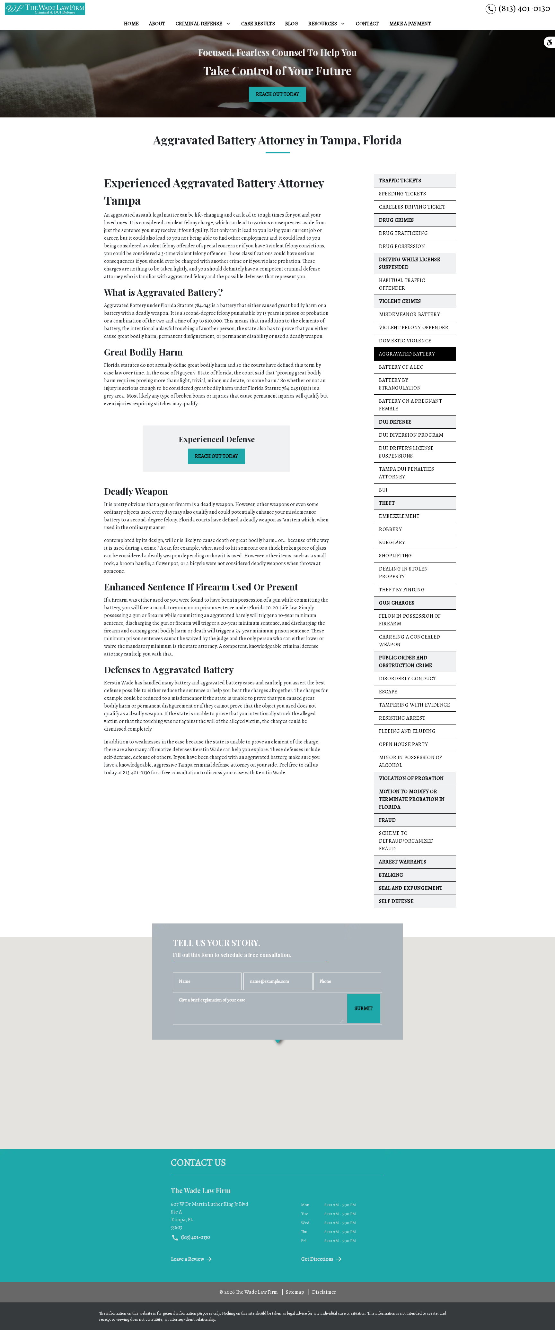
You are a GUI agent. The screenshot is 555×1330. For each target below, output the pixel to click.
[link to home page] (45, 9)
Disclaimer (324, 1292)
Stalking (391, 875)
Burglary (392, 542)
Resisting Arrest (402, 718)
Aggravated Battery (407, 353)
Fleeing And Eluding (407, 731)
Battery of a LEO (401, 367)
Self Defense (396, 901)
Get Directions (317, 1259)
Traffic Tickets (400, 180)
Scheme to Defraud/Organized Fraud (406, 841)
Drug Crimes (396, 220)
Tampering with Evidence (414, 704)
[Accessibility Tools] (549, 42)
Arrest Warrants (403, 861)
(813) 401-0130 (195, 1237)
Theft (387, 503)
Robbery (390, 529)
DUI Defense (395, 421)
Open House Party (403, 744)
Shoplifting (395, 555)
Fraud (387, 820)
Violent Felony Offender (414, 327)
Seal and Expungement (411, 888)
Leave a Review (187, 1259)
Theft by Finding (402, 589)
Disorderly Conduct (407, 678)
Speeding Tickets (402, 193)
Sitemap (295, 1292)
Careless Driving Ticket (412, 206)
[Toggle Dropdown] (228, 24)
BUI (383, 489)
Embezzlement (399, 516)
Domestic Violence (405, 340)
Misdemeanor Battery (409, 314)
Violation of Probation (411, 778)
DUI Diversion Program (411, 435)
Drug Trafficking (403, 233)
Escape (388, 691)
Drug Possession (402, 246)
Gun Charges (397, 602)
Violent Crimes (400, 301)
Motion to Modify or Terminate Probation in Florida (412, 799)
